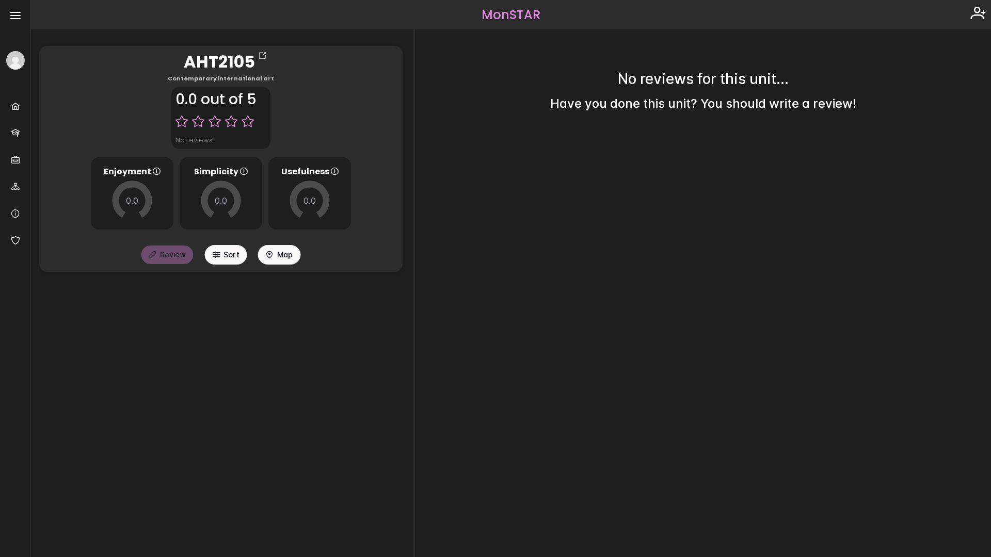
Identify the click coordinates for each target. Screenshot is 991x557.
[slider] (132, 200)
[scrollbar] (980, 279)
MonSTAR (511, 14)
